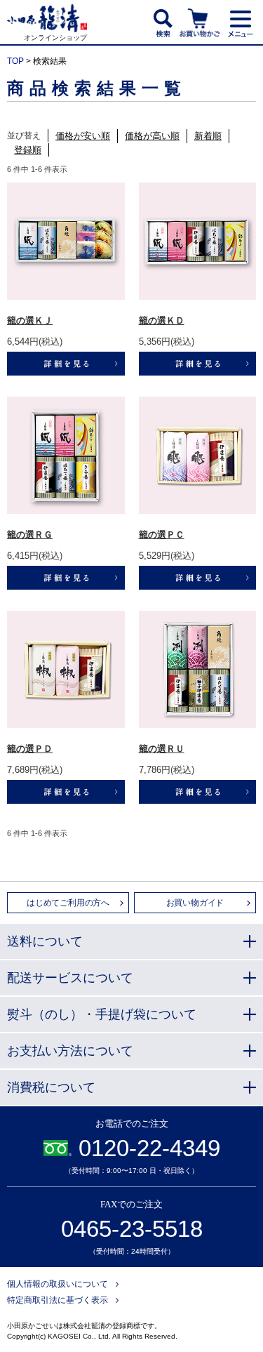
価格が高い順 (152, 136)
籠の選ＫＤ (161, 320)
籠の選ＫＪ (30, 320)
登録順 (27, 150)
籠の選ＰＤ (30, 748)
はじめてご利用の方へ (68, 903)
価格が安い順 (82, 136)
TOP (15, 61)
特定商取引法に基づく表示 (57, 1300)
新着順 (208, 136)
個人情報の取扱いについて (57, 1284)
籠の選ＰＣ (161, 534)
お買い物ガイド (195, 903)
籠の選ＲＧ (30, 534)
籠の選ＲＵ (161, 748)
